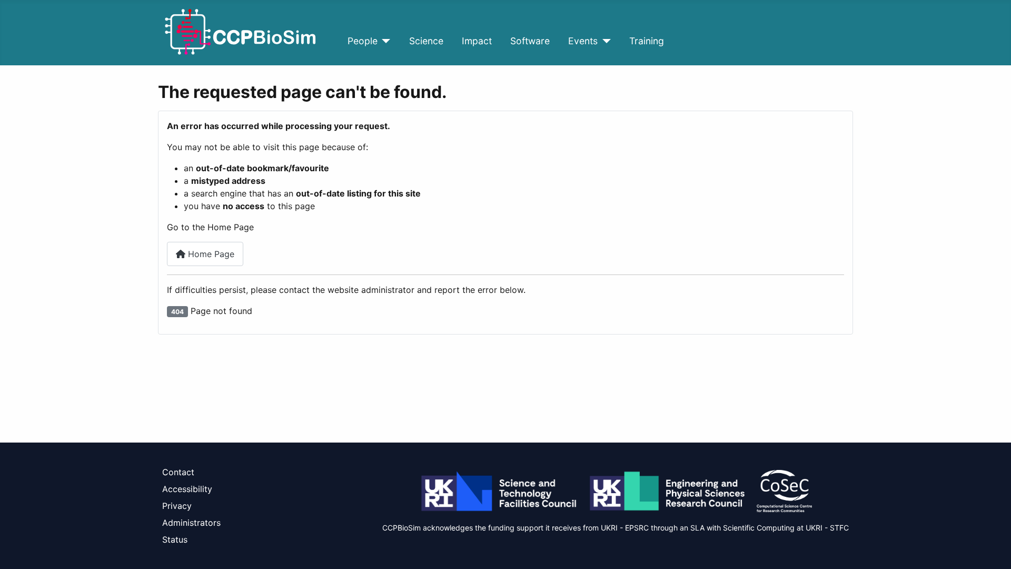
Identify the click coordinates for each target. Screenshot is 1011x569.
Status (174, 539)
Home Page (209, 254)
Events (583, 40)
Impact (477, 40)
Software (530, 40)
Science (426, 40)
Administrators (191, 522)
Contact (178, 472)
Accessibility (187, 489)
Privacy (177, 506)
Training (646, 40)
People (363, 40)
